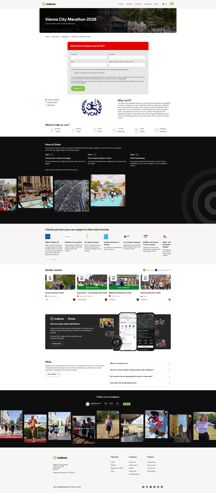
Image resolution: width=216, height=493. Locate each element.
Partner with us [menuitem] (133, 465)
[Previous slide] (47, 259)
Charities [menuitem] (113, 465)
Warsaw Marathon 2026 (150, 293)
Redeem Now (56, 343)
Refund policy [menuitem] (151, 471)
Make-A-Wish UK (52, 242)
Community (147, 4)
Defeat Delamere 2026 (54, 293)
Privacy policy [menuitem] (151, 465)
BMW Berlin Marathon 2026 (120, 293)
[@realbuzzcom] (87, 404)
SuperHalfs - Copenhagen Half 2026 (92, 293)
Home (47, 36)
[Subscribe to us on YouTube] (158, 487)
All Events (55, 36)
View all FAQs (51, 374)
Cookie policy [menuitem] (151, 462)
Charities (129, 4)
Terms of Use (114, 69)
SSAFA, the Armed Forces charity (150, 243)
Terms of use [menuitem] (151, 468)
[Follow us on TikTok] (162, 487)
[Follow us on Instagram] (154, 487)
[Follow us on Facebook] (143, 487)
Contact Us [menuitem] (132, 462)
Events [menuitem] (113, 462)
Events (121, 4)
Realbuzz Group (63, 487)
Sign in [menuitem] (113, 471)
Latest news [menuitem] (132, 471)
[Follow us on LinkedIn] (147, 487)
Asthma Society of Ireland (111, 243)
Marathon (65, 36)
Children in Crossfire (73, 242)
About (156, 4)
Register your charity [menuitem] (117, 468)
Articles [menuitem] (131, 468)
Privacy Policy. (125, 69)
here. (79, 170)
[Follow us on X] (151, 487)
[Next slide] (53, 259)
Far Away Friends (91, 242)
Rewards (138, 4)
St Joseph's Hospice (132, 242)
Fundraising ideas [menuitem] (134, 474)
